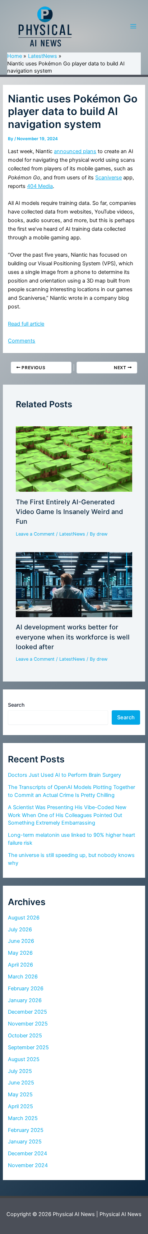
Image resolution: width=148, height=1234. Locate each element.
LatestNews (72, 534)
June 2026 (21, 941)
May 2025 (20, 1094)
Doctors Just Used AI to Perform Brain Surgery (64, 775)
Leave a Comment (35, 534)
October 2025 (25, 1035)
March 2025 (23, 1118)
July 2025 (20, 1071)
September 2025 (28, 1047)
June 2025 (21, 1082)
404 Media (40, 186)
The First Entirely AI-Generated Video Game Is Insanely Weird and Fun (69, 512)
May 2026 (20, 953)
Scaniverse (108, 177)
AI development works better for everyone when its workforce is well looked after (73, 637)
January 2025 (25, 1141)
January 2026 (25, 1000)
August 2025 (24, 1059)
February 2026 (25, 988)
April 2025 (20, 1106)
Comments (21, 341)
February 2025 (25, 1130)
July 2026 (20, 929)
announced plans (75, 151)
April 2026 (20, 965)
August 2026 (24, 917)
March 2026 (23, 976)
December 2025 (27, 1012)
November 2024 (28, 1165)
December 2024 (27, 1153)
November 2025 (28, 1023)
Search (16, 705)
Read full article (26, 324)
